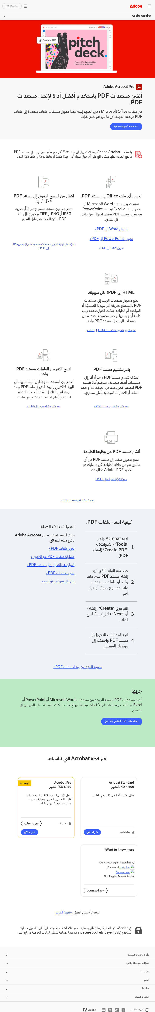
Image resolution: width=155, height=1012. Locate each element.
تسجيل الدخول (12, 6)
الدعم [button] (146, 980)
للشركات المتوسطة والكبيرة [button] (137, 963)
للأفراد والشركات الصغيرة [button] (138, 955)
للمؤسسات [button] (144, 972)
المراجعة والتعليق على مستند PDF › (50, 565)
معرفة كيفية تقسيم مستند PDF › (111, 407)
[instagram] (117, 1010)
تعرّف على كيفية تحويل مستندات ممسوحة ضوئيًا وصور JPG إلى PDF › (43, 246)
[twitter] (110, 1010)
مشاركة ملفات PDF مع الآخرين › (52, 557)
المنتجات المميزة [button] (142, 997)
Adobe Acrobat (141, 16)
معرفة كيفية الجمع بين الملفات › (43, 407)
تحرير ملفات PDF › (61, 549)
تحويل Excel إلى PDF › (111, 248)
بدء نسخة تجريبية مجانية (126, 126)
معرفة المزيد (64, 913)
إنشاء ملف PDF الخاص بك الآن (121, 721)
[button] (25, 6)
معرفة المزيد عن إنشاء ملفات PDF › (77, 667)
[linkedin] (103, 1010)
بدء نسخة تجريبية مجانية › (77, 501)
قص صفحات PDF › (60, 573)
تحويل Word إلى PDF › (111, 229)
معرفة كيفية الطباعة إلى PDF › (111, 479)
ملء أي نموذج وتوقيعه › (58, 581)
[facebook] (123, 1010)
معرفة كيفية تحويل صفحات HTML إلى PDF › (111, 331)
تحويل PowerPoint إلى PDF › (111, 239)
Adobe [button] (145, 989)
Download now (96, 890)
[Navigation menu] (149, 6)
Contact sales (123, 872)
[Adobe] (136, 6)
